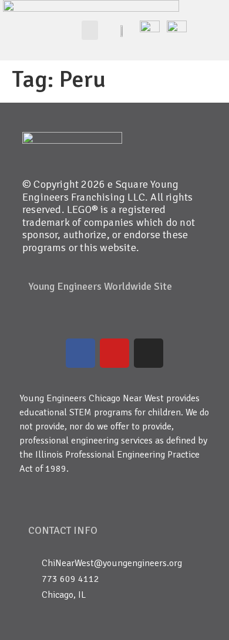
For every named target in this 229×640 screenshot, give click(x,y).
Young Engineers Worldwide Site (100, 286)
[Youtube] (114, 353)
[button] (90, 30)
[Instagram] (148, 353)
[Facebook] (80, 353)
